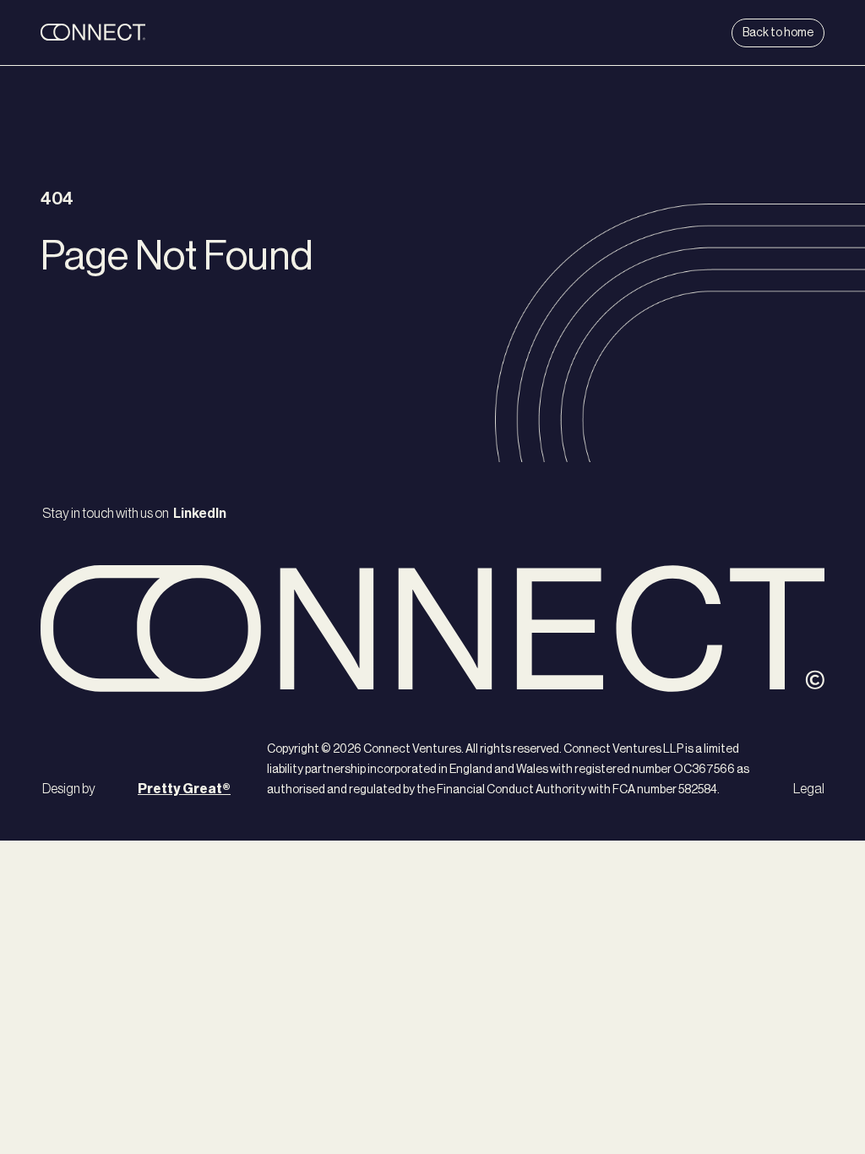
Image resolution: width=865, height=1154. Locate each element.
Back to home (778, 33)
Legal (808, 789)
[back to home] (145, 32)
